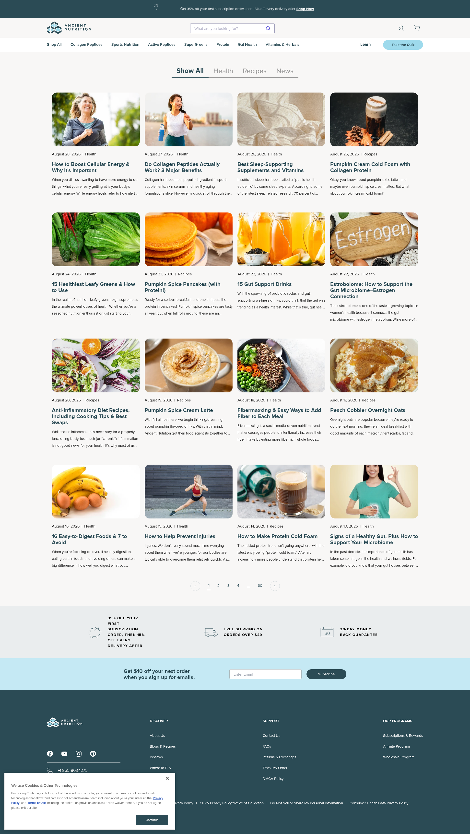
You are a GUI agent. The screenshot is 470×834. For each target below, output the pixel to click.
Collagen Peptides (86, 44)
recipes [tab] (255, 71)
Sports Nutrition (125, 44)
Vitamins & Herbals (282, 44)
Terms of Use (36, 802)
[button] (195, 586)
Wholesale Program (398, 757)
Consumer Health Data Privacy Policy (379, 803)
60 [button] (260, 585)
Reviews (156, 757)
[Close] (167, 778)
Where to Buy (160, 768)
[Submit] (268, 28)
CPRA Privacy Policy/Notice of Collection (232, 803)
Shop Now (293, 9)
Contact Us (271, 735)
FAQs (267, 746)
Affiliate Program (396, 746)
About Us (157, 735)
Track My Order (275, 768)
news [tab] (285, 71)
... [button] (248, 586)
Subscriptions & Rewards (403, 735)
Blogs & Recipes (163, 746)
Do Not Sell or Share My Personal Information (306, 803)
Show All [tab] (190, 71)
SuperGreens (196, 44)
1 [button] (209, 585)
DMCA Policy (273, 778)
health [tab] (223, 71)
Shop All (54, 44)
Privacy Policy (182, 803)
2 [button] (218, 585)
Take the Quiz (403, 44)
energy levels (96, 193)
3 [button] (228, 585)
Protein (222, 44)
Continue (152, 820)
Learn (365, 44)
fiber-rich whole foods (298, 439)
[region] (235, 72)
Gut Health (247, 44)
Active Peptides (162, 44)
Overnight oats (341, 419)
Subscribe (326, 674)
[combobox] (232, 28)
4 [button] (238, 585)
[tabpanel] (235, 342)
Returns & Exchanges (279, 757)
